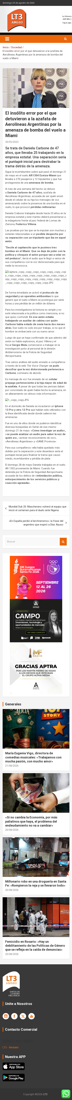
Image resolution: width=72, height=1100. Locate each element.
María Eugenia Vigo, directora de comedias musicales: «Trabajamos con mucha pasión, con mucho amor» (33, 757)
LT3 (45, 1094)
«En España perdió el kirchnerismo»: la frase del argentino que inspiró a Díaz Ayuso (36, 522)
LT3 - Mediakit (11, 1047)
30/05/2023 (12, 142)
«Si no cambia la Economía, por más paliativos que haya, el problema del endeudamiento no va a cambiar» (31, 821)
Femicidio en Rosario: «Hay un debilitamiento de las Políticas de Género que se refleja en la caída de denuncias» (35, 946)
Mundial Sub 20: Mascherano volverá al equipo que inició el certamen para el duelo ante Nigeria (37, 508)
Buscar (63, 542)
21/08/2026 (12, 765)
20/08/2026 (12, 829)
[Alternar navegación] (7, 39)
